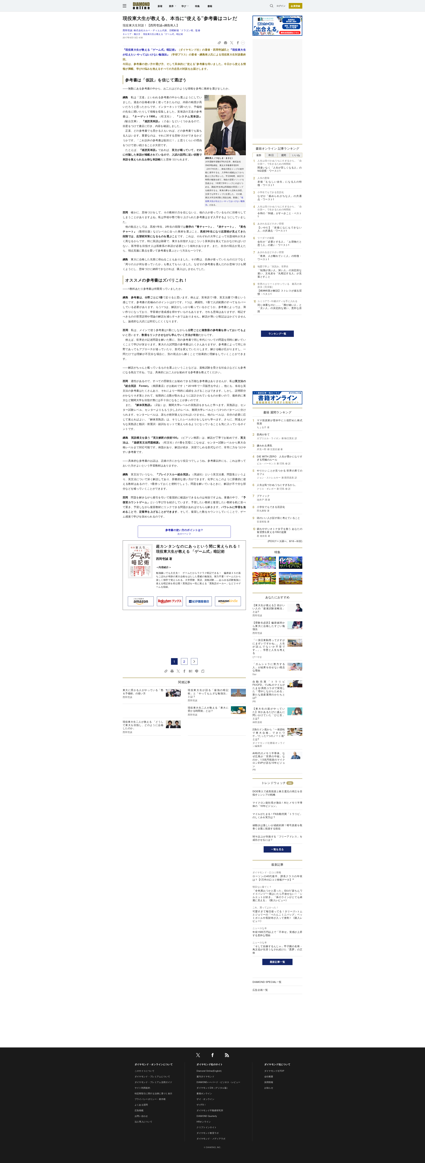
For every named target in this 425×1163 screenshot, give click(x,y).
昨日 (271, 155)
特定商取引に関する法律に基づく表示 (153, 1093)
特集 (197, 6)
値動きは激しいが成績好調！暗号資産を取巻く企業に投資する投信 (277, 826)
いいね (296, 155)
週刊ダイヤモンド (205, 1076)
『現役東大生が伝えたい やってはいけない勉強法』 (225, 201)
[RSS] (227, 1055)
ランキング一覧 (277, 333)
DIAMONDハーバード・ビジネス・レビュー (218, 1082)
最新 (258, 155)
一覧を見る (277, 849)
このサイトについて (145, 1070)
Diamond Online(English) (209, 1070)
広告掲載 (139, 1110)
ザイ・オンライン (205, 1099)
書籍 (210, 6)
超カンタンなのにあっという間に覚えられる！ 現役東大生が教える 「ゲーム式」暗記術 (198, 548)
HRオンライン (204, 1121)
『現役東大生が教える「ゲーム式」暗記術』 (150, 49)
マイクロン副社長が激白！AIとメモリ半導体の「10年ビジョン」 (277, 804)
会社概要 (268, 1076)
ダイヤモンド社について (277, 1064)
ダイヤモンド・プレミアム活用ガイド (153, 1082)
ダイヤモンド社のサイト (210, 1064)
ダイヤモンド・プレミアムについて (152, 1076)
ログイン (281, 6)
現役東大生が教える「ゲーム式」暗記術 (163, 34)
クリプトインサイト (206, 1127)
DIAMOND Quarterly (207, 1116)
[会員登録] (295, 6)
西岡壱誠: (161, 30)
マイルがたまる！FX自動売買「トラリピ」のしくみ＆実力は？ (277, 815)
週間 (283, 155)
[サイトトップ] (141, 5)
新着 (160, 6)
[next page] (194, 661)
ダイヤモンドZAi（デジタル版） (213, 1087)
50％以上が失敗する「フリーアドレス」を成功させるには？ (277, 838)
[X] (198, 1055)
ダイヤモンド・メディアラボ (211, 1138)
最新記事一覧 (277, 962)
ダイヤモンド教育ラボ (208, 1132)
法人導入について (143, 1121)
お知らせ (268, 1087)
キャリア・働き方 (131, 34)
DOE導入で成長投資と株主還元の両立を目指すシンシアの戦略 (277, 792)
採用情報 (268, 1082)
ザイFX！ (201, 1104)
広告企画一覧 (260, 989)
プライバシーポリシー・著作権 (150, 1099)
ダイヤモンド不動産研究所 (210, 1110)
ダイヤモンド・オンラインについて (154, 1064)
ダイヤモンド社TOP (274, 1070)
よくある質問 (141, 1104)
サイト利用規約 (142, 1087)
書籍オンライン (204, 1093)
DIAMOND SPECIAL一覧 (267, 982)
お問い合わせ (141, 1116)
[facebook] (212, 1055)
